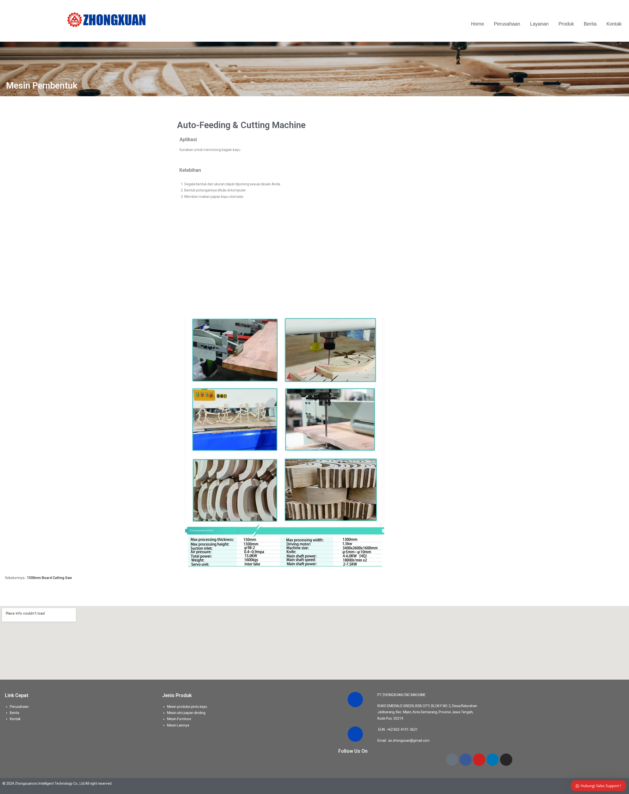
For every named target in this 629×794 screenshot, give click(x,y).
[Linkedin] (492, 760)
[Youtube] (479, 760)
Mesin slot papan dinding (186, 713)
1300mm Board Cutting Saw (49, 578)
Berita (590, 24)
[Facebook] (465, 760)
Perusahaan (507, 24)
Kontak (614, 24)
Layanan (539, 24)
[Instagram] (506, 760)
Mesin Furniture (179, 719)
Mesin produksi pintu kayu (187, 707)
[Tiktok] (452, 760)
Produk (566, 24)
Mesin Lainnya (178, 725)
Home (477, 24)
